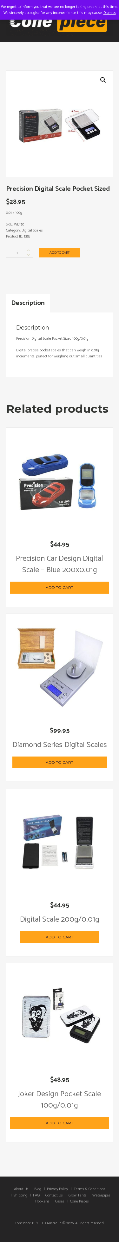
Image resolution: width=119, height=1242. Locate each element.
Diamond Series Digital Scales (59, 745)
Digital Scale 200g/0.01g (59, 919)
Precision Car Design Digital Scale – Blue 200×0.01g (59, 564)
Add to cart (59, 252)
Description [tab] (28, 303)
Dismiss (109, 13)
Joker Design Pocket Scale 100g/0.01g (59, 1100)
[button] (103, 80)
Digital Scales (32, 230)
